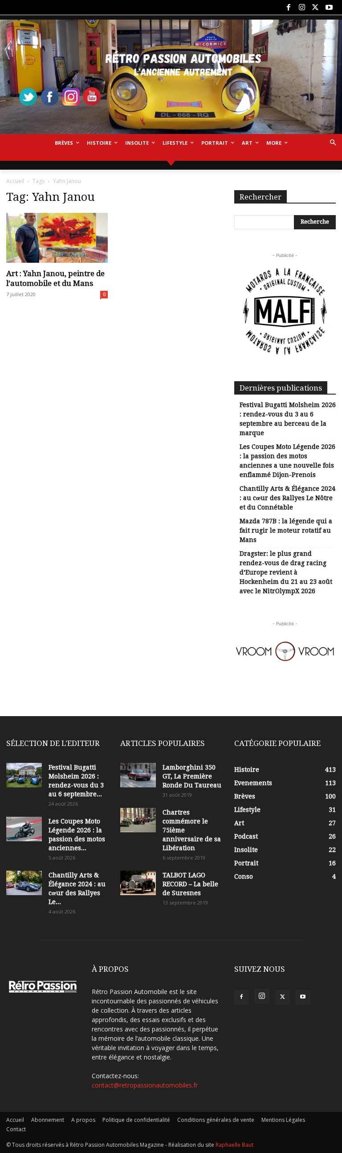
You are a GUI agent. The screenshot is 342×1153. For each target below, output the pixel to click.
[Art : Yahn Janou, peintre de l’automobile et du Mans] (57, 238)
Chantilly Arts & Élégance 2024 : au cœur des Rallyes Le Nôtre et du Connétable (287, 498)
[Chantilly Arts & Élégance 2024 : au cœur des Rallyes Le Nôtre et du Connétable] (24, 883)
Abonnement (47, 1120)
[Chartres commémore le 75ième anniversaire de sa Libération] (138, 820)
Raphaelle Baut (234, 1145)
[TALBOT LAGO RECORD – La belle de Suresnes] (138, 883)
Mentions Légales (283, 1120)
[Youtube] (329, 7)
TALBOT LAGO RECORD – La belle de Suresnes (190, 884)
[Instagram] (302, 7)
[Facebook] (288, 7)
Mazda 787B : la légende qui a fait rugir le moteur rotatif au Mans (286, 530)
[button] (333, 143)
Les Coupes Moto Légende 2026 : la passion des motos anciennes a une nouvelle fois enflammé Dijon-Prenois (287, 460)
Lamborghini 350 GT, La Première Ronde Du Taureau (192, 776)
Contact (16, 1129)
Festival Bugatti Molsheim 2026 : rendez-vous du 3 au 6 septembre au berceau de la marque (288, 418)
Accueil (15, 181)
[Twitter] (315, 7)
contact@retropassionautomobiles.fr (145, 1085)
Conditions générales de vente (215, 1120)
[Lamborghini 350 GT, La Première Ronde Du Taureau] (138, 775)
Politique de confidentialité (136, 1120)
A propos (83, 1120)
